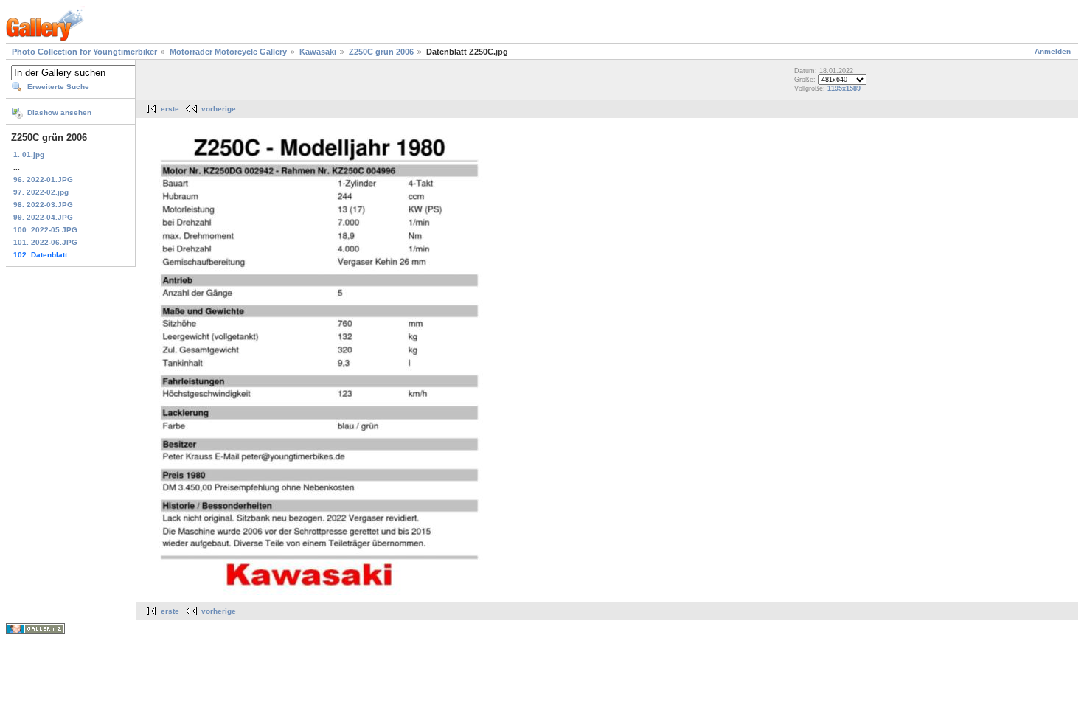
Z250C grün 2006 (381, 51)
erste (170, 109)
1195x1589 (844, 88)
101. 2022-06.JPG (45, 242)
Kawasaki (317, 51)
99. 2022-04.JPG (43, 217)
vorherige (218, 109)
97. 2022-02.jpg (41, 192)
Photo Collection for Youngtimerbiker (84, 51)
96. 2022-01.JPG (43, 180)
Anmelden (1053, 51)
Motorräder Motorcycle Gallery (228, 51)
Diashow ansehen (59, 112)
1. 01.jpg (28, 154)
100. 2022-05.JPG (45, 230)
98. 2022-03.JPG (43, 205)
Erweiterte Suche (58, 87)
